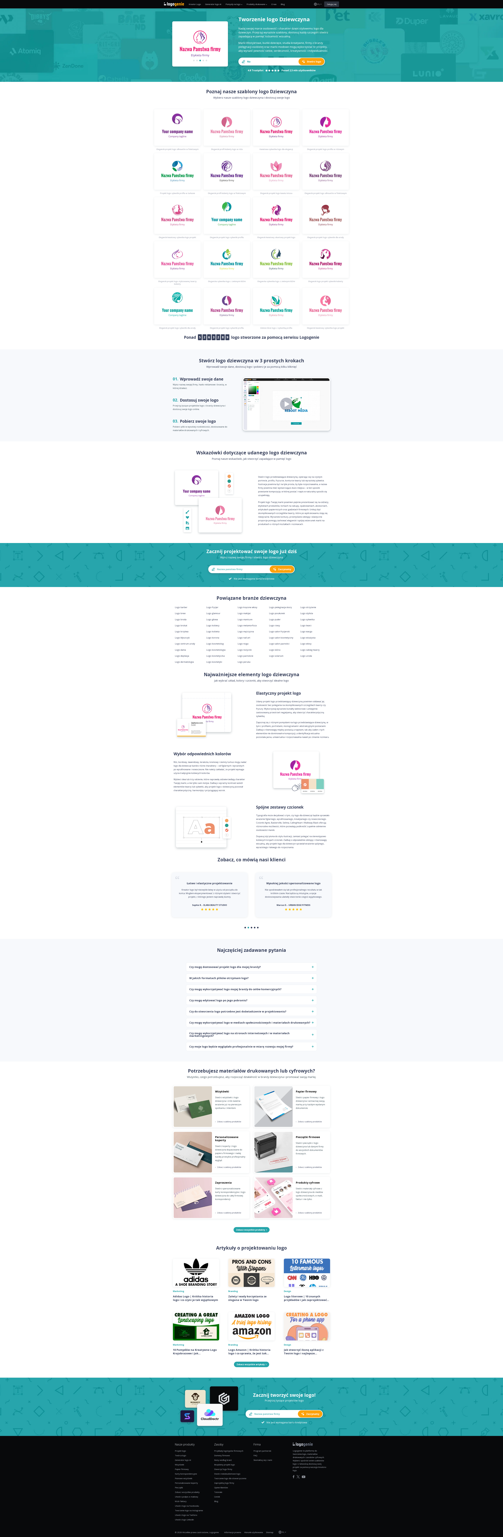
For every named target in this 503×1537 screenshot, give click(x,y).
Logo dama (180, 649)
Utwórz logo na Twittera (186, 1515)
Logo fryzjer (212, 607)
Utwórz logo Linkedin (184, 1519)
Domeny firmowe (222, 1455)
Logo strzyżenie (308, 607)
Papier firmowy (182, 1469)
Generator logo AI (213, 4)
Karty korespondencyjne (186, 1473)
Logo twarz (305, 625)
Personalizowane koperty (186, 1483)
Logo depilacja (182, 655)
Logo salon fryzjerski (279, 631)
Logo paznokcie (245, 655)
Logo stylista (306, 613)
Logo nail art (244, 637)
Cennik (217, 1496)
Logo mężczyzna (246, 631)
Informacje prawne (232, 1532)
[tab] (194, 60)
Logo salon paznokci (279, 643)
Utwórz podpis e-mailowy (186, 1496)
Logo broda (180, 619)
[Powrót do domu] (174, 4)
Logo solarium (276, 655)
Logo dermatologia (184, 661)
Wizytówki (179, 1464)
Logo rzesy (274, 625)
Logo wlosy (305, 643)
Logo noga (243, 643)
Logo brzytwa (181, 631)
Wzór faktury (181, 1501)
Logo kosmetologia (215, 649)
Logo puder (275, 619)
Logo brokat (181, 625)
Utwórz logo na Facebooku (187, 1506)
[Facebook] (293, 1476)
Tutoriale (218, 1492)
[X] (298, 1476)
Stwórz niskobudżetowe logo (227, 1473)
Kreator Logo (195, 4)
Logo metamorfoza (247, 625)
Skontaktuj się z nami (262, 1460)
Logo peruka (244, 661)
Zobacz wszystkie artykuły (251, 1364)
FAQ (255, 1455)
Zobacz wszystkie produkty (187, 1492)
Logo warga (306, 631)
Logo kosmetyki (214, 661)
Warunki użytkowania (253, 1532)
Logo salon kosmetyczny (281, 637)
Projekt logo (180, 1451)
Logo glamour (213, 613)
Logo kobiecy (212, 625)
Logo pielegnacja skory (280, 607)
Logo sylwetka (307, 619)
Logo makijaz (244, 613)
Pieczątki (179, 1487)
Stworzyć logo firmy (223, 1469)
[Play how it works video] (286, 404)
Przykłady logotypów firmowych (228, 1451)
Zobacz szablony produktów (228, 1121)
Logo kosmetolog (215, 643)
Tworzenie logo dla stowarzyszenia (230, 1478)
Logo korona (212, 637)
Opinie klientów (221, 1487)
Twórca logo (180, 1455)
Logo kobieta (212, 631)
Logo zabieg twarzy (310, 649)
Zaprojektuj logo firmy (224, 1483)
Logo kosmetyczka (215, 655)
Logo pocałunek (277, 613)
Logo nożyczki (245, 649)
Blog (283, 4)
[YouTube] (303, 1477)
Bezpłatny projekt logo (224, 1464)
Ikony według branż (223, 1460)
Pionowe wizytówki (183, 1478)
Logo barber (181, 607)
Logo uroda (306, 655)
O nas (274, 4)
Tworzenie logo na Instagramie (189, 1510)
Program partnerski (262, 1451)
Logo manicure (245, 619)
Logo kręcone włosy (247, 607)
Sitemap (269, 1532)
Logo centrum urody (185, 643)
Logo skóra (274, 649)
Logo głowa (212, 619)
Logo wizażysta (307, 637)
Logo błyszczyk (182, 637)
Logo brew (180, 613)
